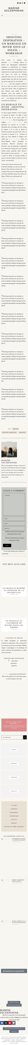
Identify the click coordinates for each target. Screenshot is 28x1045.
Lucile (25, 81)
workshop (10, 62)
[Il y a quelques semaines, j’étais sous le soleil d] (7, 991)
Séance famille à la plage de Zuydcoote (19, 922)
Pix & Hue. (15, 1043)
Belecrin (21, 153)
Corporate (14, 809)
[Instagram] (22, 3)
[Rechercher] (25, 737)
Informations (14, 816)
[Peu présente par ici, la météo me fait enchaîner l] (21, 994)
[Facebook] (18, 3)
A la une (14, 805)
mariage (15, 428)
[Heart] (24, 3)
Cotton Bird (5, 674)
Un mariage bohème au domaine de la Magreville (14, 590)
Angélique (6, 84)
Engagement (14, 812)
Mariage (14, 34)
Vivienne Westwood (6, 120)
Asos (5, 98)
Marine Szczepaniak (14, 9)
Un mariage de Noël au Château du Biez (18, 839)
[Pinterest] (20, 3)
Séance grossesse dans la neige (18, 880)
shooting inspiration (9, 432)
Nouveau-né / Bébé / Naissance (14, 826)
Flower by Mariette (14, 139)
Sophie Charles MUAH (15, 122)
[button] (3, 3)
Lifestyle (14, 819)
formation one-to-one (7, 179)
